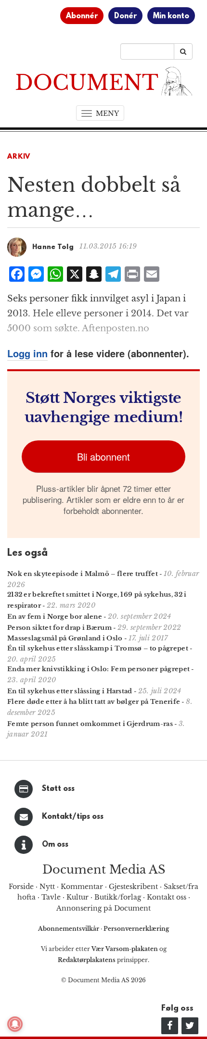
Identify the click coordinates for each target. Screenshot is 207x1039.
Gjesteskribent (133, 886)
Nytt (47, 886)
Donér (125, 16)
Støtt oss (58, 789)
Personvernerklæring (136, 928)
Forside (21, 886)
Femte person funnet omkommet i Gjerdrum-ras (90, 724)
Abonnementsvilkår (69, 928)
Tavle (51, 897)
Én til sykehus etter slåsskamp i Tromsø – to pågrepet (97, 648)
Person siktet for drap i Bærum (59, 628)
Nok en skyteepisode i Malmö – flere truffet (82, 574)
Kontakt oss (166, 897)
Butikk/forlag (117, 897)
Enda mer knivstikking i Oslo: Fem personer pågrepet (98, 669)
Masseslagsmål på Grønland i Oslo (65, 638)
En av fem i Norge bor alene (54, 617)
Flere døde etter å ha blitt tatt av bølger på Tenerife (93, 702)
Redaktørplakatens (87, 960)
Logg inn (27, 353)
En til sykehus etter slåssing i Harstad (69, 691)
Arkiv (18, 157)
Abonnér (82, 16)
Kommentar (82, 886)
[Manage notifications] (15, 1024)
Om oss (55, 844)
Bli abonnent (103, 456)
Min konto (171, 16)
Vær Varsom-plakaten (124, 948)
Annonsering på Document (103, 908)
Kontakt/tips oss (73, 817)
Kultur (77, 897)
